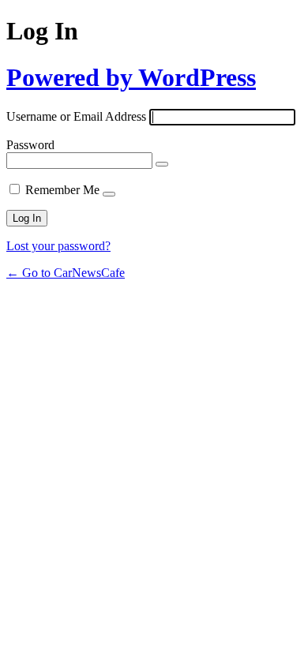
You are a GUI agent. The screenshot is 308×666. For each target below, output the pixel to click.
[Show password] (162, 164)
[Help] (109, 194)
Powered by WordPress (131, 77)
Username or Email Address (76, 116)
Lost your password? (58, 246)
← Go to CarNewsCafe (65, 272)
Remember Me (62, 189)
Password (30, 145)
